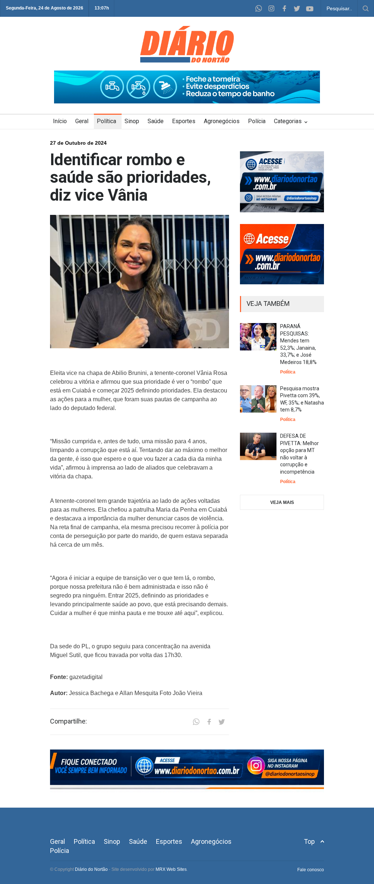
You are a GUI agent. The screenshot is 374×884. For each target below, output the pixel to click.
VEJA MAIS (282, 502)
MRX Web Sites (171, 869)
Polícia (257, 121)
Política (106, 121)
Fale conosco (310, 869)
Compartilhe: (68, 721)
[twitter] (296, 8)
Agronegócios (222, 121)
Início (60, 121)
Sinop (132, 121)
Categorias (288, 121)
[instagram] (271, 8)
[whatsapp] (258, 8)
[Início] (187, 61)
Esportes (183, 121)
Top (309, 841)
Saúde (156, 121)
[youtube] (309, 8)
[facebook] (284, 8)
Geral (81, 121)
